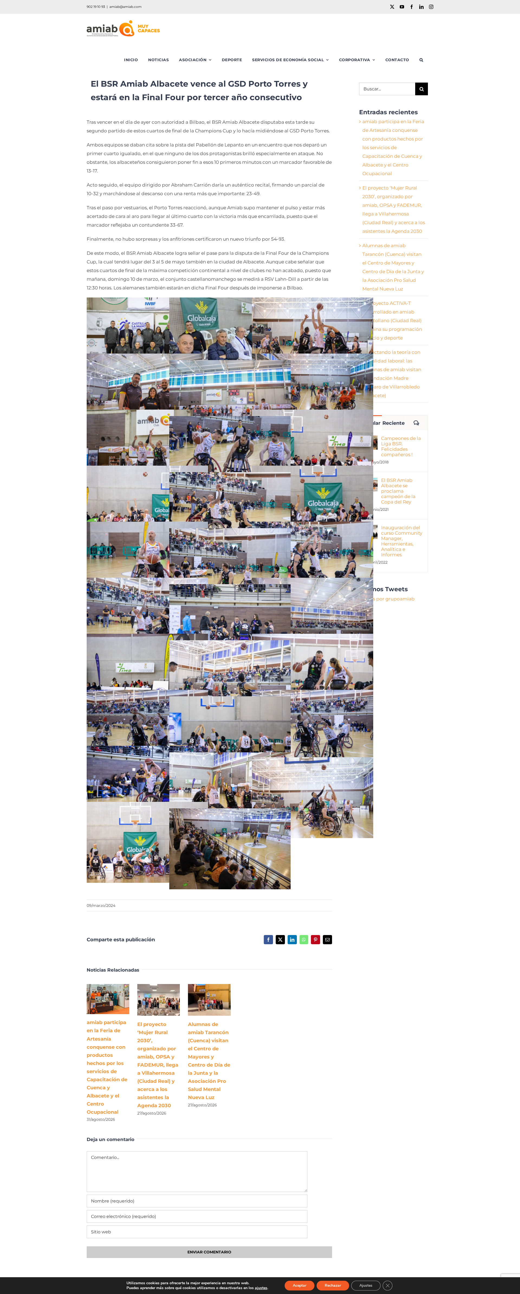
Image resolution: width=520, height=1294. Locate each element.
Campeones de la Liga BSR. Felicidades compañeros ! (401, 446)
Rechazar (333, 1285)
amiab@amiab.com (125, 7)
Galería (116, 999)
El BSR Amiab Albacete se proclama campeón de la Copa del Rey (398, 491)
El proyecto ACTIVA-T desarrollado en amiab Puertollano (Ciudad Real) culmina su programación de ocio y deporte (392, 320)
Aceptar (299, 1285)
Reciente (393, 423)
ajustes (261, 1288)
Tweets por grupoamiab (387, 599)
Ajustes (365, 1285)
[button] (421, 60)
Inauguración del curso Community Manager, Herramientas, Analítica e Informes (401, 541)
